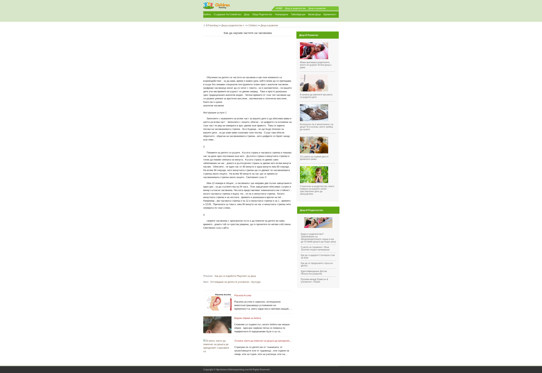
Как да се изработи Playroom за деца (235, 276)
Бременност (330, 14)
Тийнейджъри (298, 14)
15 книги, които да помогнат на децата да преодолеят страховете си (270, 341)
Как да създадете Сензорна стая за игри (318, 256)
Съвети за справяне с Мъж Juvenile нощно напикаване (315, 248)
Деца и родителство (295, 8)
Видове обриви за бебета (247, 318)
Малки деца (314, 14)
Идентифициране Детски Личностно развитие (314, 272)
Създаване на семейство (227, 14)
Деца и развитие (317, 8)
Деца (246, 14)
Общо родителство (262, 14)
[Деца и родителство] (216, 7)
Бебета (207, 14)
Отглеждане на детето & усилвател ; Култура (235, 282)
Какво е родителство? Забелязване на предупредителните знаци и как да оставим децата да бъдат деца (318, 238)
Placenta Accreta (242, 295)
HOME (279, 8)
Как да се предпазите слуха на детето (317, 264)
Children (252, 25)
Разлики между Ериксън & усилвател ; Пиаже (314, 280)
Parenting (213, 25)
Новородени (281, 14)
